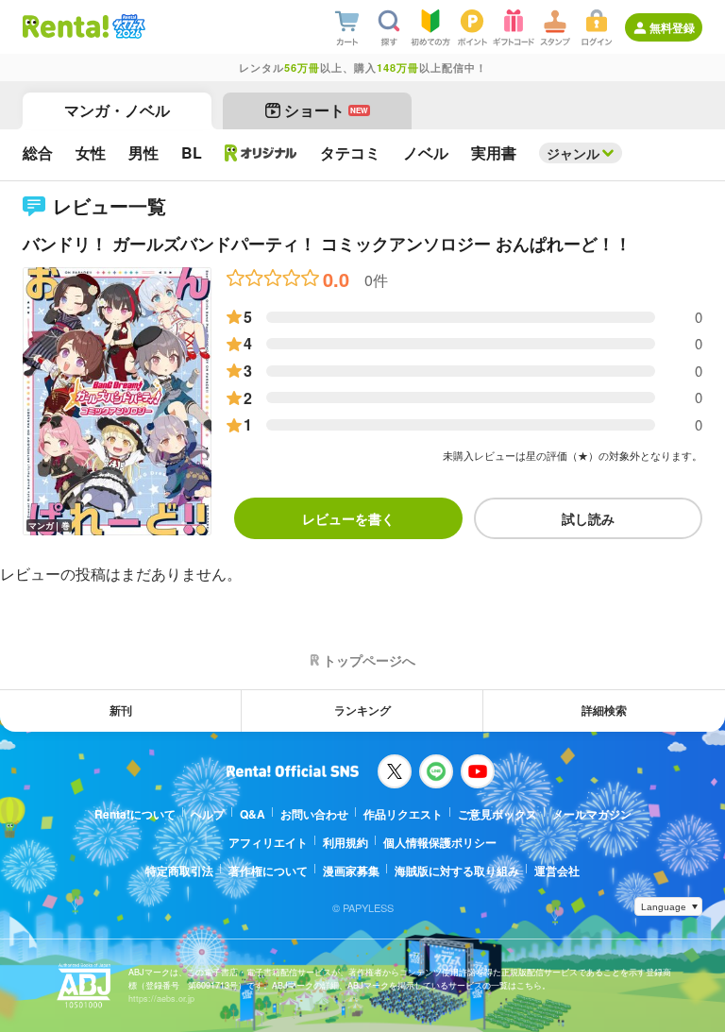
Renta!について (135, 813)
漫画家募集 (351, 870)
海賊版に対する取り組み (457, 870)
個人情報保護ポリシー (440, 842)
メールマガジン (592, 813)
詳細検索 (604, 710)
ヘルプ (208, 813)
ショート (326, 110)
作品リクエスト (403, 813)
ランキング (362, 710)
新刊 (121, 710)
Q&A (252, 813)
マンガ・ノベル (117, 110)
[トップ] (66, 26)
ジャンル (573, 153)
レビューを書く (348, 518)
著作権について (268, 870)
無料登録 (672, 27)
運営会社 (557, 870)
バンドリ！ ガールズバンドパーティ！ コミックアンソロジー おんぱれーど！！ (327, 243)
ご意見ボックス (497, 813)
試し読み (588, 518)
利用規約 (345, 842)
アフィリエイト (268, 842)
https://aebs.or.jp (161, 998)
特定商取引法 (179, 870)
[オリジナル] (261, 152)
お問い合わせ (314, 813)
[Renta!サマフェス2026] (127, 26)
